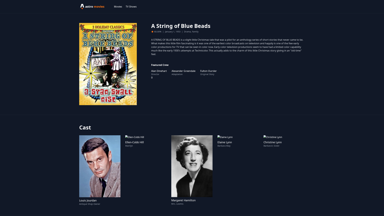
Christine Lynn (273, 142)
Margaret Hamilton (183, 200)
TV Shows (131, 6)
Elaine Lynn (225, 142)
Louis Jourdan (88, 200)
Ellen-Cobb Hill (134, 142)
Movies (118, 6)
